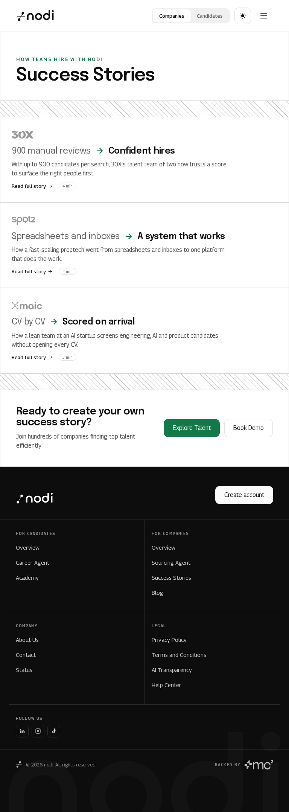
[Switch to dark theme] (242, 16)
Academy (27, 577)
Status (24, 669)
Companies (171, 16)
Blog (157, 592)
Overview (28, 547)
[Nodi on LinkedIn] (22, 731)
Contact (26, 654)
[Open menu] (264, 16)
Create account (244, 494)
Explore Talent (192, 427)
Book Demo (248, 427)
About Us (27, 639)
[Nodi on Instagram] (38, 731)
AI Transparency (172, 669)
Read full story (29, 186)
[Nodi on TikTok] (53, 731)
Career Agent (32, 562)
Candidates (210, 16)
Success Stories (171, 577)
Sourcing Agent (171, 562)
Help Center (166, 684)
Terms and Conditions (179, 654)
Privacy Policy (169, 639)
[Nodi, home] (35, 15)
